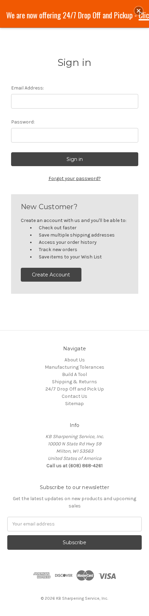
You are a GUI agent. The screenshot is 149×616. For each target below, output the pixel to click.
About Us (74, 360)
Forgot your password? (75, 178)
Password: (23, 122)
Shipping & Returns (74, 382)
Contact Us (74, 396)
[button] (138, 11)
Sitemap (74, 404)
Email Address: (27, 88)
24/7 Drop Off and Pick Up (74, 389)
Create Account (51, 275)
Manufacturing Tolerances (74, 367)
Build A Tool (74, 374)
